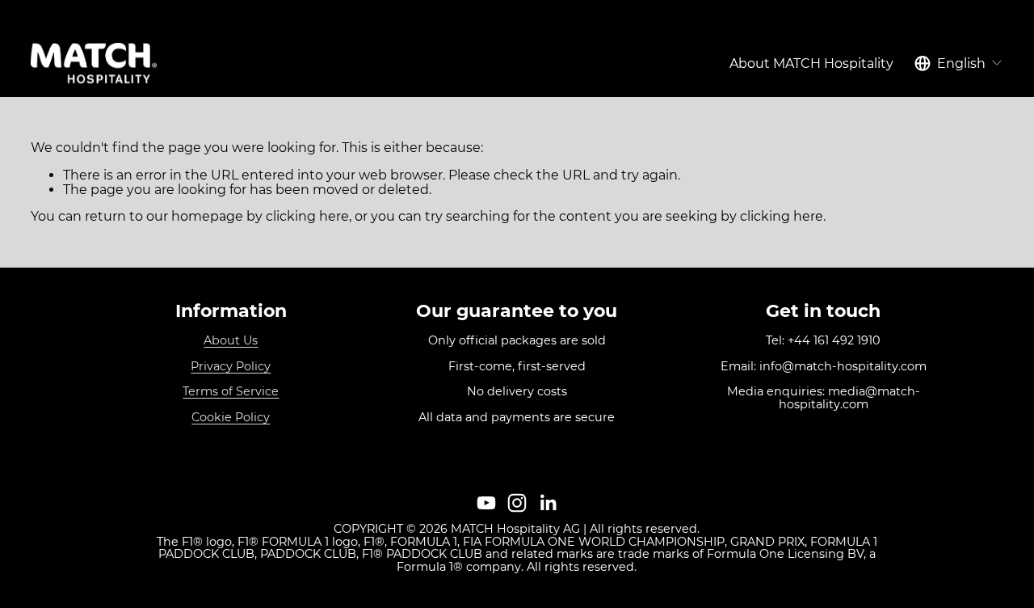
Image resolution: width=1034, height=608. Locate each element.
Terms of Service (231, 392)
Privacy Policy (231, 367)
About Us (231, 341)
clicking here (307, 216)
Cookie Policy (230, 418)
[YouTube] (486, 503)
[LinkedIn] (547, 503)
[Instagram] (517, 503)
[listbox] (958, 63)
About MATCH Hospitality (811, 63)
